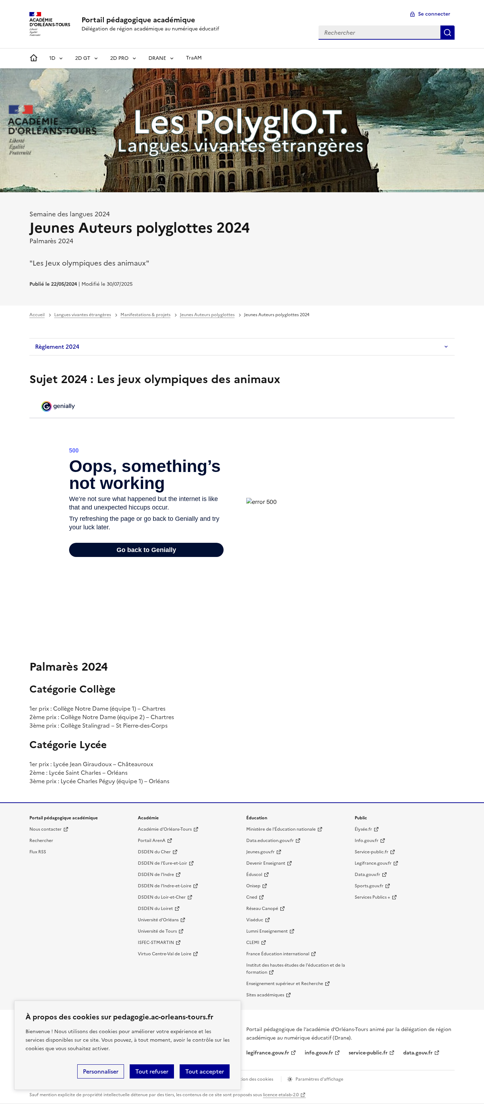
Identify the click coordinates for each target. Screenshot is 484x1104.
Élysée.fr (363, 829)
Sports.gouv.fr (369, 886)
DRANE (157, 58)
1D (52, 58)
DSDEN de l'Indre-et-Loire (164, 886)
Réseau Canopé (262, 908)
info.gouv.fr (319, 1053)
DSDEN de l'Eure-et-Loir (162, 863)
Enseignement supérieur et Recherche (284, 983)
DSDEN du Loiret (155, 908)
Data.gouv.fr (367, 874)
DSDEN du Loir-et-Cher (162, 897)
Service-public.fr (371, 852)
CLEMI (252, 942)
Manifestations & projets (145, 315)
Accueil (37, 315)
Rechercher (447, 32)
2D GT (82, 58)
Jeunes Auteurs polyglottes (207, 315)
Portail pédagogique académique (138, 20)
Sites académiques (265, 995)
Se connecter (434, 14)
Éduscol (254, 874)
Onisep (253, 886)
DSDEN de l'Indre (156, 874)
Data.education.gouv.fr (270, 840)
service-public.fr (368, 1053)
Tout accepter (204, 1071)
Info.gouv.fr (366, 840)
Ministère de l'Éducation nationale (281, 829)
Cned (251, 897)
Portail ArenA (151, 840)
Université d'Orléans (158, 920)
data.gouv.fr (418, 1053)
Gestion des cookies (252, 1079)
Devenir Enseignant (265, 863)
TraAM (194, 58)
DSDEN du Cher (154, 852)
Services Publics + (372, 897)
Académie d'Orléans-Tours (165, 829)
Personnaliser (100, 1071)
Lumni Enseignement (267, 931)
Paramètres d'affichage (319, 1079)
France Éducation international (277, 954)
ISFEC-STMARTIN (156, 942)
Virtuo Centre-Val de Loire (164, 954)
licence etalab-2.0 (281, 1095)
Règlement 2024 (57, 346)
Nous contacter (45, 829)
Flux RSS (37, 852)
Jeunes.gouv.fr (260, 852)
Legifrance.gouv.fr (373, 863)
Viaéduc (254, 920)
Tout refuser (151, 1071)
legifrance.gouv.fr (267, 1053)
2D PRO (119, 58)
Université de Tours (157, 931)
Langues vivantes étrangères (82, 315)
